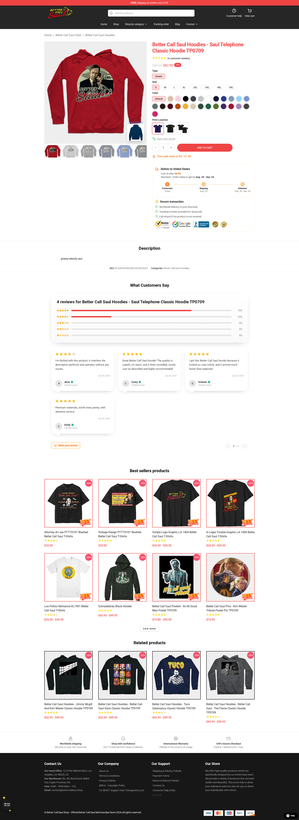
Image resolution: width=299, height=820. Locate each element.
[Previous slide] (49, 92)
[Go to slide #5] (124, 151)
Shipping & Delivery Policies (167, 771)
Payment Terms (161, 775)
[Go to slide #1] (52, 151)
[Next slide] (141, 92)
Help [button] (293, 815)
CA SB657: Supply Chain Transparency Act (121, 790)
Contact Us (159, 785)
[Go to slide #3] (88, 151)
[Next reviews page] (245, 446)
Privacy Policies (107, 780)
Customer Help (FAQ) (164, 790)
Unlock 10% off (7, 805)
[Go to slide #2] (70, 151)
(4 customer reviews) (178, 58)
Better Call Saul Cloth (68, 35)
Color (155, 93)
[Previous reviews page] (228, 446)
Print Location (160, 119)
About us (104, 771)
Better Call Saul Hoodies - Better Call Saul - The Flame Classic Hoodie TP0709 (228, 708)
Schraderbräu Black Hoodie (115, 606)
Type (155, 70)
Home (48, 35)
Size (154, 81)
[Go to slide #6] (142, 151)
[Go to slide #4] (106, 151)
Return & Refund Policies (166, 780)
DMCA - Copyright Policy (112, 785)
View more (149, 629)
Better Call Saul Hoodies (100, 35)
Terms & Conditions (109, 775)
